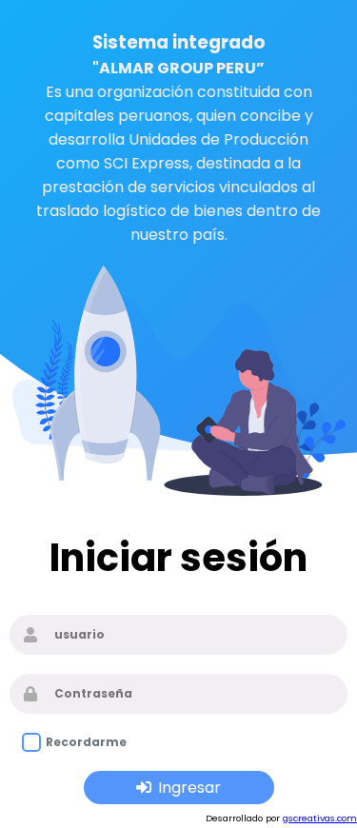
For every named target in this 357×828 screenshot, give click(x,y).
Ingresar (189, 787)
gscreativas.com (320, 818)
